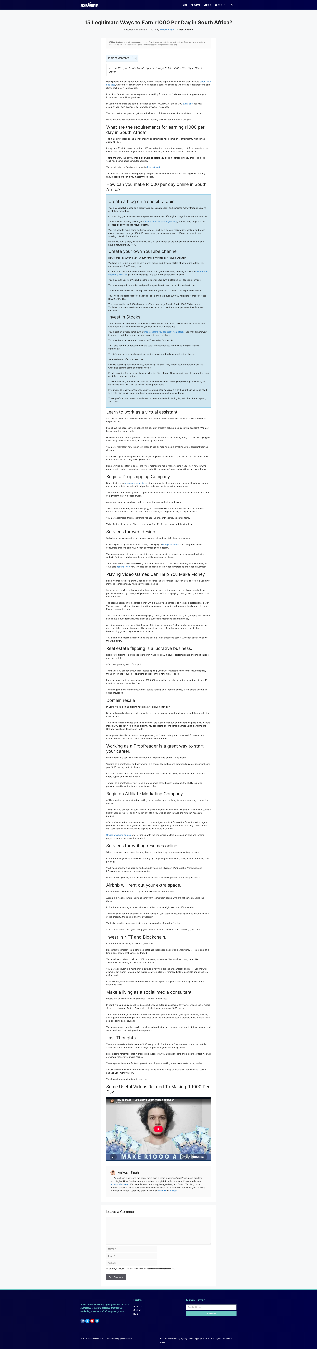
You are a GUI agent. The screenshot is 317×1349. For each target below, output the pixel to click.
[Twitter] (87, 1321)
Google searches (170, 544)
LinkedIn (162, 1190)
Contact (207, 4)
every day (187, 103)
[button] (220, 5)
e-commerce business (136, 483)
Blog (185, 4)
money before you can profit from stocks (164, 332)
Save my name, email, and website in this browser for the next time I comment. (142, 1269)
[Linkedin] (97, 1321)
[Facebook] (82, 1321)
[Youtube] (92, 1321)
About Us (195, 4)
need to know (123, 567)
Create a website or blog (118, 835)
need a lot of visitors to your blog (161, 221)
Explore (219, 4)
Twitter (173, 1190)
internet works (154, 167)
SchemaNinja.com (119, 1184)
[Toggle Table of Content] (133, 58)
